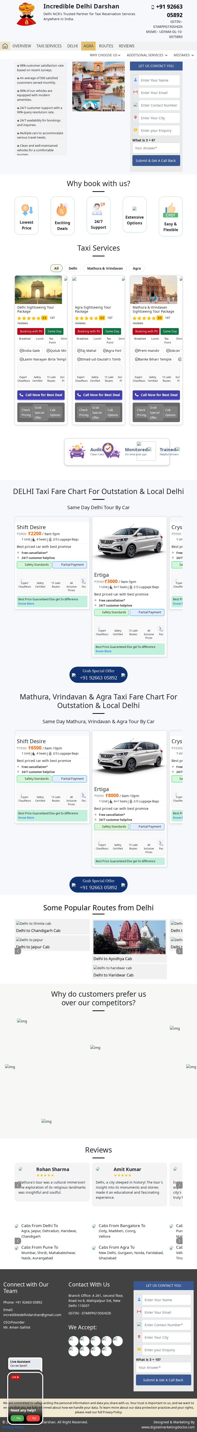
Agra (88, 46)
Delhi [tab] (73, 268)
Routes (106, 46)
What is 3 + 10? (148, 1359)
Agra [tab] (137, 268)
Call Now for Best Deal (43, 395)
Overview (21, 46)
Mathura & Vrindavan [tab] (105, 268)
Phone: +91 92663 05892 (22, 1302)
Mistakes (182, 55)
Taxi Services (49, 46)
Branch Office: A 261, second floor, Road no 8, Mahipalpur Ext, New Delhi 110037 (95, 1300)
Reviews (126, 46)
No (34, 1418)
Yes (18, 1418)
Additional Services (145, 55)
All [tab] (56, 268)
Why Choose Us (103, 55)
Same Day (54, 331)
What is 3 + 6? (143, 140)
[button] (83, 580)
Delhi (72, 46)
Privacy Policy (13, 1427)
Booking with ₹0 (30, 331)
